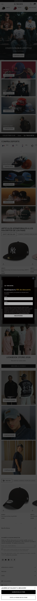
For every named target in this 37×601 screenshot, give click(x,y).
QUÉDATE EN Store (18, 592)
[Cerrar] (35, 588)
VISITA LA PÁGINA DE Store (18, 597)
